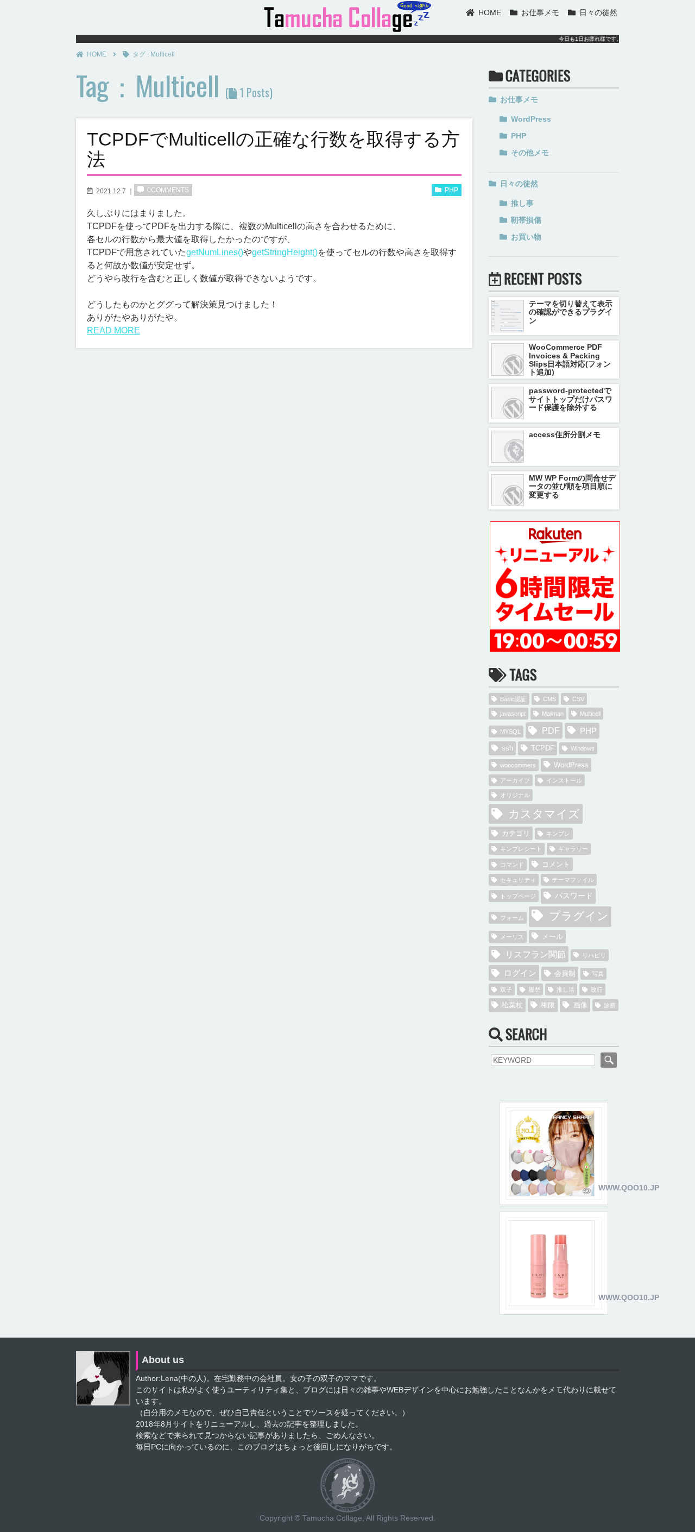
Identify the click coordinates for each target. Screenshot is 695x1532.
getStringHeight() (285, 252)
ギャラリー (573, 849)
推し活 (565, 989)
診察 (610, 1005)
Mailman (553, 713)
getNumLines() (214, 252)
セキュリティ (518, 880)
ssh (507, 748)
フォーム (512, 918)
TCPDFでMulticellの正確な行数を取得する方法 (273, 149)
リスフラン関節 (535, 954)
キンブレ (558, 833)
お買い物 (526, 236)
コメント (556, 864)
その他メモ (530, 152)
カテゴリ (516, 833)
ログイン (520, 973)
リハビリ (594, 955)
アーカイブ (515, 780)
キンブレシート (521, 849)
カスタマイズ (544, 814)
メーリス (512, 937)
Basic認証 (513, 699)
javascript (513, 713)
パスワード (574, 895)
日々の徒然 (598, 12)
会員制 (565, 973)
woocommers (518, 765)
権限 (548, 1005)
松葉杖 (512, 1005)
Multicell (590, 713)
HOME (489, 12)
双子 (506, 989)
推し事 (522, 203)
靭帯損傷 (526, 220)
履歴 (534, 989)
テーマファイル (573, 880)
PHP (451, 190)
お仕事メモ (540, 12)
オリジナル (515, 795)
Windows (583, 748)
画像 (580, 1005)
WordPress (531, 119)
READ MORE (113, 330)
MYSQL (510, 731)
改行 (597, 989)
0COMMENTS (168, 190)
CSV (578, 699)
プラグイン (579, 916)
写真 (598, 973)
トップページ (518, 896)
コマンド (512, 864)
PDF (551, 730)
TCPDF (542, 748)
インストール (564, 780)
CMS (549, 699)
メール (552, 936)
